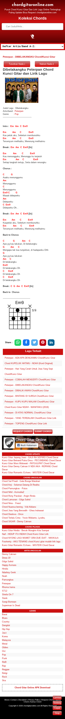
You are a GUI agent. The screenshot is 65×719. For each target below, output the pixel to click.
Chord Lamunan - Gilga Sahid (16, 499)
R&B (4, 662)
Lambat (57, 697)
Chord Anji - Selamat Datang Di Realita (20, 485)
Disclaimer (22, 700)
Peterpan (19, 111)
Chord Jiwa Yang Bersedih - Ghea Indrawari (23, 510)
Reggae (5, 669)
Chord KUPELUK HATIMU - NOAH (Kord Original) (29, 363)
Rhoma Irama (8, 587)
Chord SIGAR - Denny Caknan (16, 521)
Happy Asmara (9, 565)
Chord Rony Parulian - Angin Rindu (18, 496)
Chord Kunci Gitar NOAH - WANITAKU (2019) (27, 407)
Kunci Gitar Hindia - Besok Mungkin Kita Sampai (25, 530)
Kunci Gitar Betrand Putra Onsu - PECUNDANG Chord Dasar (31, 460)
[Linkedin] (51, 342)
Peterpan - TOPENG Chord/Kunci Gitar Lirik (26, 423)
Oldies (5, 647)
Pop (16, 114)
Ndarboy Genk (9, 572)
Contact (13, 700)
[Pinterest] (43, 342)
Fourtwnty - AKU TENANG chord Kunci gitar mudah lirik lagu (31, 541)
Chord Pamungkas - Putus (15, 488)
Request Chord (47, 700)
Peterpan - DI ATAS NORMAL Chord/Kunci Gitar (28, 412)
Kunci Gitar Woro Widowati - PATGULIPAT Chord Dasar (29, 463)
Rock (4, 677)
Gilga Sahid (7, 561)
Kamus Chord (35, 702)
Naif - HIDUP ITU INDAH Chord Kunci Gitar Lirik (25, 534)
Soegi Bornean (9, 602)
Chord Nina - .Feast (11, 503)
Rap (4, 666)
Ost (4, 651)
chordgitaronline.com (32, 5)
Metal (4, 644)
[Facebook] (26, 342)
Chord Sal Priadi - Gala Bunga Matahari (21, 481)
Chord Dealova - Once (12, 514)
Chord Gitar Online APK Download (32, 687)
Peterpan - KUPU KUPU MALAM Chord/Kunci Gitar (29, 401)
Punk (4, 658)
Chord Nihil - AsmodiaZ (13, 492)
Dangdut (6, 625)
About (6, 700)
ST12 (4, 591)
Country (6, 621)
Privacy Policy (34, 700)
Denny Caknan (9, 554)
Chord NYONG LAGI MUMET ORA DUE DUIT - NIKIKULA (30, 538)
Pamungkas (8, 579)
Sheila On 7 (7, 594)
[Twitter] (34, 342)
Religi (4, 673)
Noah (4, 576)
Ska (4, 680)
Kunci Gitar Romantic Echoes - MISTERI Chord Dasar (28, 472)
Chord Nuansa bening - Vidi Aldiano (19, 507)
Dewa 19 (6, 558)
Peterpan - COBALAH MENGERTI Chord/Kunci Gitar (30, 379)
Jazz (4, 633)
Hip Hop (6, 629)
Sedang (57, 703)
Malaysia (6, 640)
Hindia (5, 569)
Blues (5, 618)
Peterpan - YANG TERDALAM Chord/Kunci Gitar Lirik (30, 418)
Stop (57, 713)
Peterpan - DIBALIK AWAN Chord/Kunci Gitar (27, 390)
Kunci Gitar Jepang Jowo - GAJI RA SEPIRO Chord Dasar (30, 457)
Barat (4, 614)
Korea (5, 636)
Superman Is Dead (11, 605)
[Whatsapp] (17, 342)
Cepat (57, 708)
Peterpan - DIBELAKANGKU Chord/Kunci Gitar (27, 385)
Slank (5, 598)
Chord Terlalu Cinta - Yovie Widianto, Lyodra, (23, 518)
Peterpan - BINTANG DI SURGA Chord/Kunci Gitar (29, 396)
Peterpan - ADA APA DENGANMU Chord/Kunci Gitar (30, 358)
